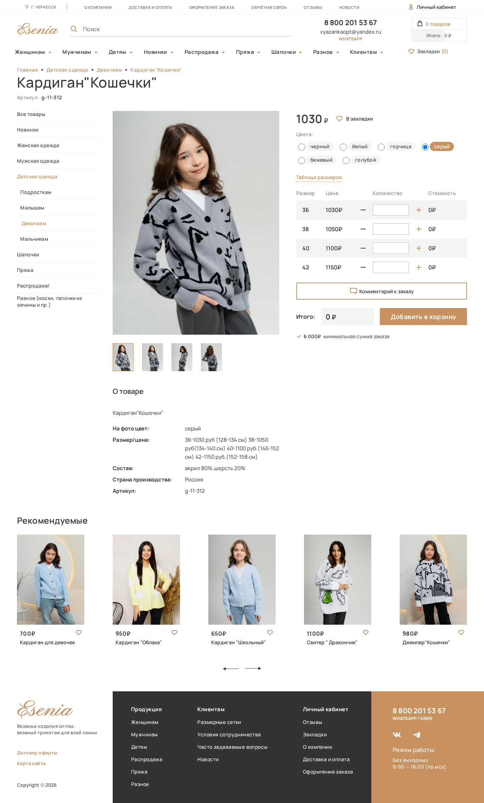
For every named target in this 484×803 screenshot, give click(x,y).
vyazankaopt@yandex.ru (350, 31)
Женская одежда (38, 145)
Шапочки (283, 52)
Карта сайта (31, 763)
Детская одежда (67, 69)
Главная (27, 69)
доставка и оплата (150, 7)
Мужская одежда (38, 160)
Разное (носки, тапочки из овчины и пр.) (49, 301)
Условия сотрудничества (229, 734)
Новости (349, 7)
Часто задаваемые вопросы (232, 746)
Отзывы (313, 7)
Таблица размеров (319, 177)
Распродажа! (33, 285)
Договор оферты (37, 752)
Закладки (433, 51)
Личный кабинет (436, 7)
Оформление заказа (211, 7)
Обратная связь (269, 7)
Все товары (31, 114)
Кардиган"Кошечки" (156, 69)
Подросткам (34, 192)
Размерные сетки (219, 722)
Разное (323, 52)
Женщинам (30, 52)
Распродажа (202, 52)
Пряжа (245, 52)
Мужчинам (76, 52)
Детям (117, 52)
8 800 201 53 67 (350, 22)
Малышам (30, 207)
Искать (271, 29)
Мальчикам (32, 238)
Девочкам (109, 69)
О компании (98, 7)
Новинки (155, 52)
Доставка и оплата (326, 759)
